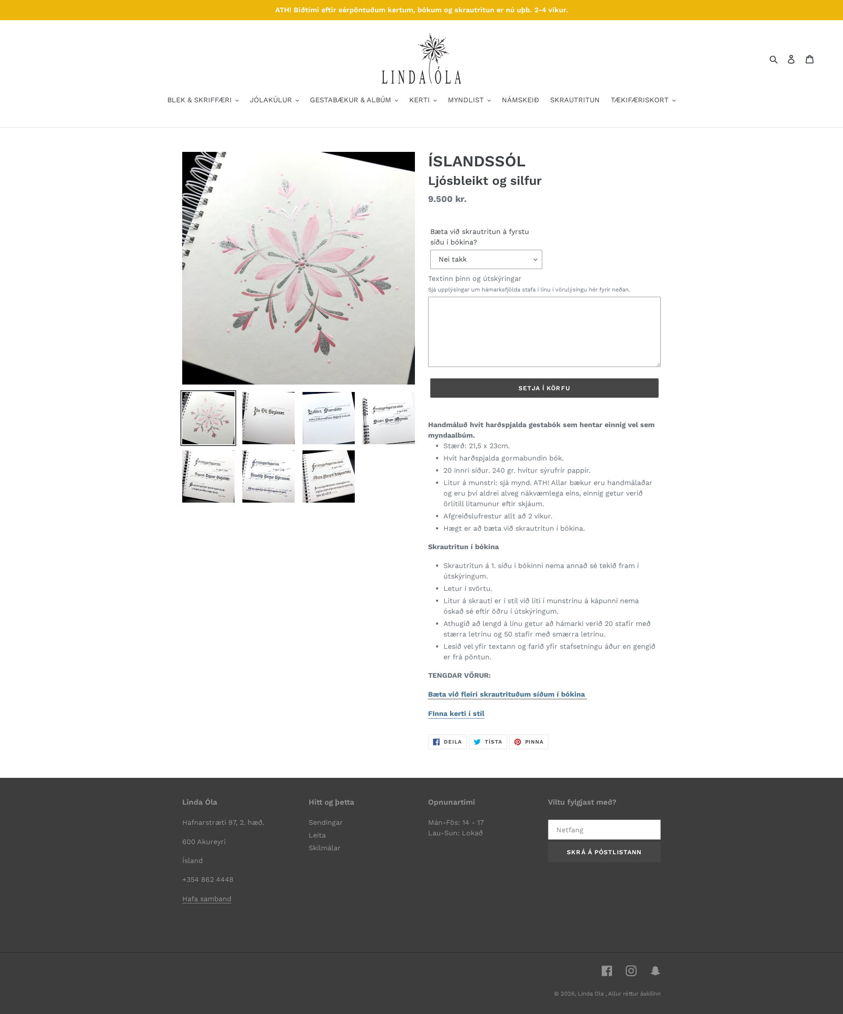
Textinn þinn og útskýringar (529, 283)
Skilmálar (325, 848)
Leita (317, 835)
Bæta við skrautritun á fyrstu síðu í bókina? (479, 236)
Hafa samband (206, 899)
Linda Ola (591, 993)
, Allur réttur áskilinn (633, 993)
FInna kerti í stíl (456, 713)
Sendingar (326, 822)
